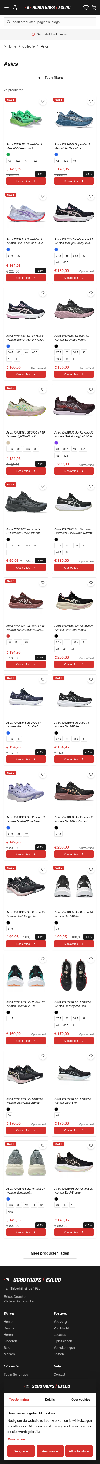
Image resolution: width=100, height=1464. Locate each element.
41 (9, 359)
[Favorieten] (86, 7)
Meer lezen (16, 1439)
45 (74, 160)
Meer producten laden (50, 1253)
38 (67, 255)
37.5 (10, 255)
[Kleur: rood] (8, 636)
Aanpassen (50, 1451)
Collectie (28, 46)
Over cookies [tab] (80, 1399)
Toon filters (54, 77)
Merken (9, 1354)
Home (8, 1321)
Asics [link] (45, 46)
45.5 (34, 160)
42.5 (17, 160)
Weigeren (21, 1451)
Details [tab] (50, 1399)
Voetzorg (60, 1321)
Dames (9, 1328)
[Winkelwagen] (94, 7)
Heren (8, 1334)
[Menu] (6, 7)
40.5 (65, 262)
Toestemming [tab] (19, 1399)
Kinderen (10, 1341)
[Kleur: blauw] (56, 154)
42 (9, 160)
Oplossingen (63, 1341)
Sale (7, 1347)
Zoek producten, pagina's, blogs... (37, 21)
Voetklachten (63, 1328)
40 (57, 262)
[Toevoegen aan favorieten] (43, 101)
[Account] (15, 7)
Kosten (59, 1354)
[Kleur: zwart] (56, 346)
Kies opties (23, 181)
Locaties (60, 1334)
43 (26, 160)
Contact (59, 1374)
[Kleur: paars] (56, 443)
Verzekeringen (64, 1347)
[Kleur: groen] (8, 154)
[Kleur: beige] (8, 443)
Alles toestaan (79, 1451)
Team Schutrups (16, 1374)
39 (18, 255)
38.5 (75, 255)
